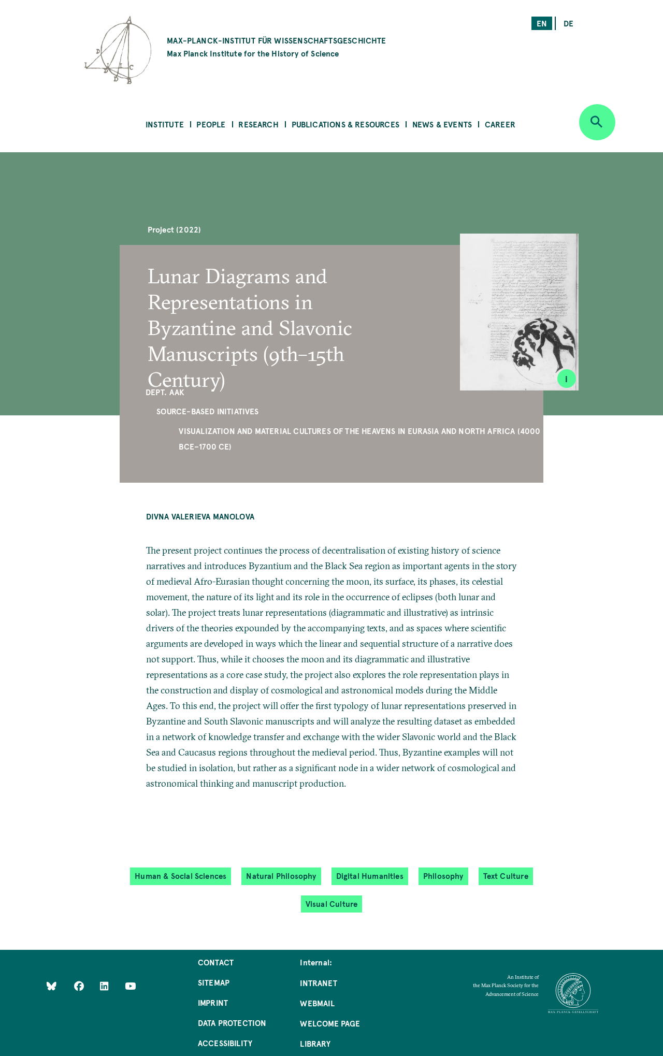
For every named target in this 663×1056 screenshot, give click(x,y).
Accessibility (225, 1042)
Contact (216, 962)
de (568, 23)
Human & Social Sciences (180, 875)
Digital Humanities (369, 875)
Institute (165, 124)
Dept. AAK (165, 391)
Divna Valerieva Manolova (200, 516)
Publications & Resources (345, 124)
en (542, 23)
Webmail (317, 1002)
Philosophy (443, 875)
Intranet (318, 982)
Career (500, 124)
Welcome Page (330, 1023)
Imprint (213, 1002)
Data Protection (232, 1022)
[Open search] (597, 122)
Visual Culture (332, 903)
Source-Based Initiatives (207, 411)
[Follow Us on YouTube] (130, 985)
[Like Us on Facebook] (80, 985)
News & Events (442, 124)
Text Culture (505, 875)
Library (315, 1043)
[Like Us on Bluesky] (51, 985)
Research (258, 124)
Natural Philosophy (281, 875)
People (210, 124)
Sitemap (213, 982)
